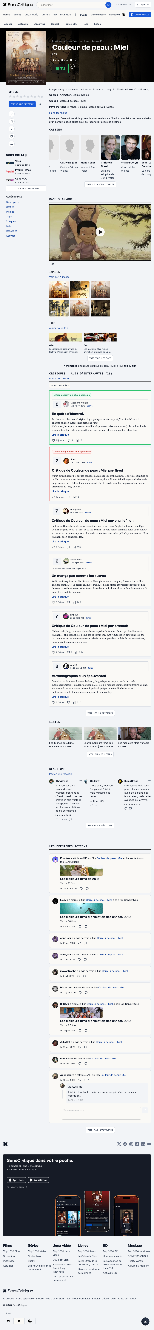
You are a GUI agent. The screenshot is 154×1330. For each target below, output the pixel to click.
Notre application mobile (30, 1298)
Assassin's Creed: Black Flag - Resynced (63, 1268)
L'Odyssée (9, 1260)
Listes (54, 722)
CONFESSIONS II (138, 1256)
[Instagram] (131, 1145)
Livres (83, 1246)
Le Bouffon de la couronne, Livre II (88, 1262)
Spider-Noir (34, 1256)
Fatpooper (76, 559)
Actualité (8, 1265)
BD (105, 1246)
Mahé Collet (88, 162)
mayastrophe (68, 970)
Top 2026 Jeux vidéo (61, 1253)
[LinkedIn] (143, 1145)
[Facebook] (125, 1145)
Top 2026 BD (110, 1251)
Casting (55, 129)
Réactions (57, 769)
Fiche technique (58, 112)
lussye (64, 899)
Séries (33, 1246)
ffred (73, 459)
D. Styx (64, 1003)
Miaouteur (66, 987)
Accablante (67, 1074)
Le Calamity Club (87, 1256)
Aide (68, 1298)
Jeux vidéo (62, 1246)
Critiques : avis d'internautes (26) (80, 373)
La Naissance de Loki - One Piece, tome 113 (112, 1264)
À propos (8, 1298)
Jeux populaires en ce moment (64, 1278)
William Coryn (129, 162)
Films (68, 41)
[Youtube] (149, 1145)
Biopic (76, 94)
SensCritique (58, 41)
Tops (52, 323)
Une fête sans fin (112, 1256)
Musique (135, 1246)
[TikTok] (137, 1145)
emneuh (74, 614)
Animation (77, 41)
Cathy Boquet (68, 162)
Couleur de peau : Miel (94, 41)
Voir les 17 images (59, 276)
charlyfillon (75, 509)
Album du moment (138, 1265)
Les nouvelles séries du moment (39, 1267)
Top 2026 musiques (139, 1251)
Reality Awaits (135, 1260)
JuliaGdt (65, 1042)
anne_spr (65, 938)
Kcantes (65, 858)
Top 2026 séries (37, 1251)
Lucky (31, 1260)
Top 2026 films (11, 1251)
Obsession (9, 1256)
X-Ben (73, 665)
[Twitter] (119, 1145)
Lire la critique (60, 434)
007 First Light (61, 1259)
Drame (85, 94)
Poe (62, 1058)
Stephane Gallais (79, 402)
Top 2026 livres (87, 1251)
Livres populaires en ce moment (89, 1271)
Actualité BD (110, 1272)
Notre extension (54, 1298)
